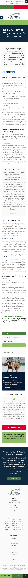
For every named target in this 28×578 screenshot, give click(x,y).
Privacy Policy (6, 565)
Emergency (14, 550)
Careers (14, 554)
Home (14, 538)
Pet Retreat (14, 552)
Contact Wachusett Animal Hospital (12, 318)
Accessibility (13, 565)
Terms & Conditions (20, 565)
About (14, 541)
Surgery (14, 547)
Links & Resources (8, 341)
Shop (5, 349)
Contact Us (13, 478)
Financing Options (8, 352)
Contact (14, 559)
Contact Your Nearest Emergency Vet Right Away (14, 213)
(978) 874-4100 (14, 3)
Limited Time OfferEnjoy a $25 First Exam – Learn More (13, 22)
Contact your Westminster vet (10, 161)
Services (14, 545)
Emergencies (21, 7)
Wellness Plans (14, 543)
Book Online (7, 7)
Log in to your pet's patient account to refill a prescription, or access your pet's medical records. (14, 437)
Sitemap (13, 567)
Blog (5, 345)
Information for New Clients (11, 337)
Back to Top (18, 567)
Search (9, 567)
